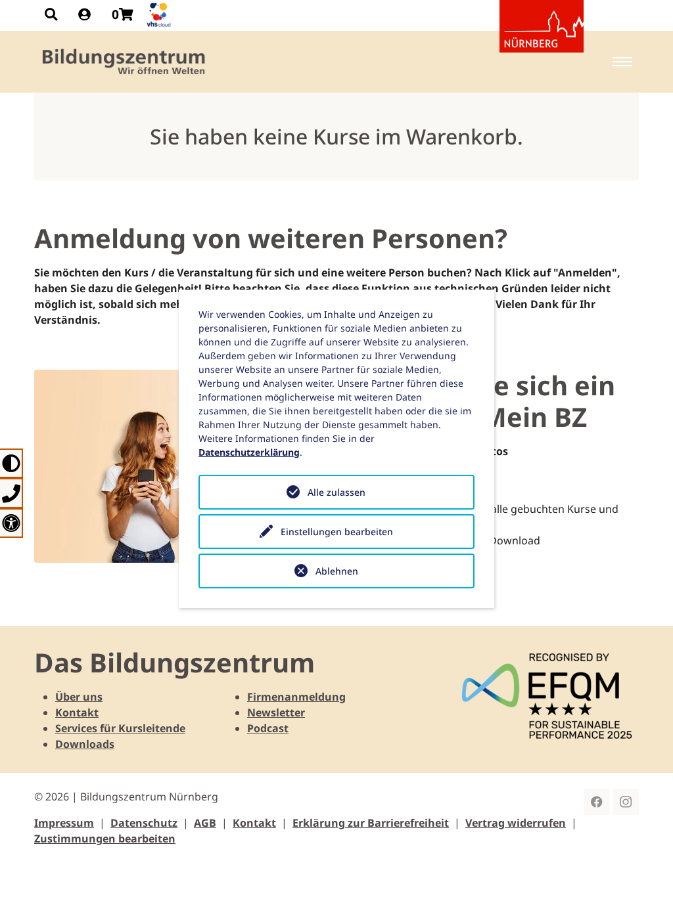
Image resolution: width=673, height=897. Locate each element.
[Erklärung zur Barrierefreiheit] (11, 523)
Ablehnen (336, 571)
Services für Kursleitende (120, 728)
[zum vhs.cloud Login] (160, 15)
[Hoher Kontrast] (11, 463)
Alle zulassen (336, 492)
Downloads (84, 744)
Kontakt (77, 712)
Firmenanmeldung (296, 696)
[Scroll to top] (644, 868)
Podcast (268, 728)
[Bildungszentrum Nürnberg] (124, 61)
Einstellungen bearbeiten (337, 531)
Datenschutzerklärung (249, 452)
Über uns (79, 696)
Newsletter (276, 712)
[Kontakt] (11, 493)
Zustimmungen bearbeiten (104, 838)
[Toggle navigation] (622, 61)
